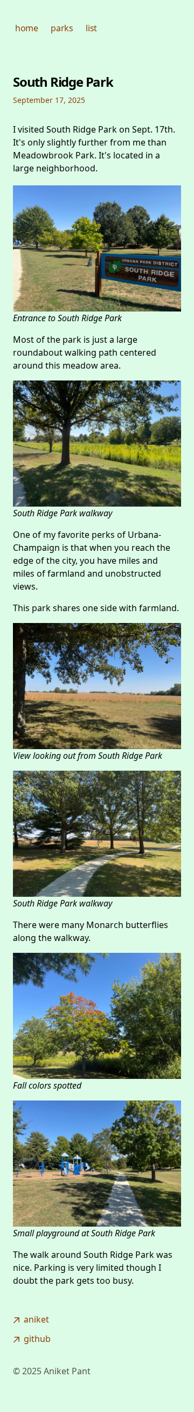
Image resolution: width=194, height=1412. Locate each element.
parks (62, 28)
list (91, 28)
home (26, 28)
